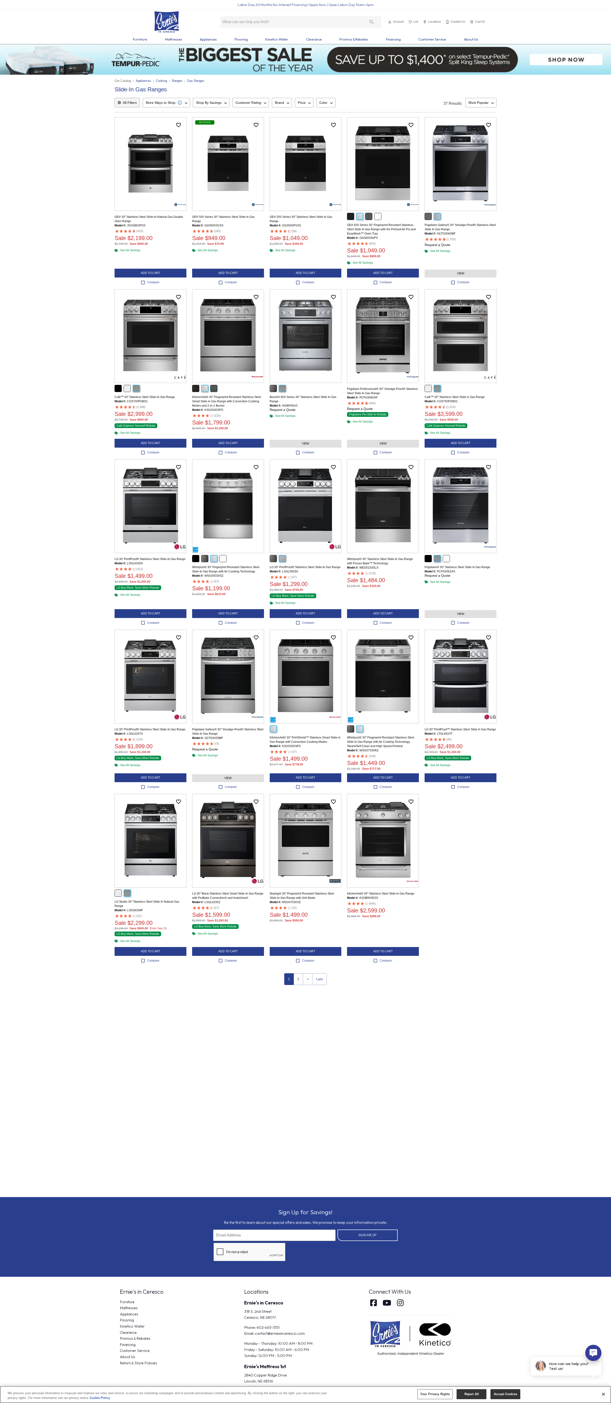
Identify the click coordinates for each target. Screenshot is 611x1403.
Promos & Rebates (353, 39)
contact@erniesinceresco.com (280, 1333)
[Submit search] (371, 22)
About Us (471, 39)
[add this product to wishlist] (178, 125)
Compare (153, 282)
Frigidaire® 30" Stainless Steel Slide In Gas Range (457, 567)
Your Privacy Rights (435, 1394)
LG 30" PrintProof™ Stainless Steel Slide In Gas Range (460, 729)
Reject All (471, 1394)
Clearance (314, 39)
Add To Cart (150, 273)
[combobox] (166, 102)
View (460, 273)
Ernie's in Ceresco (263, 1303)
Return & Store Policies (138, 1363)
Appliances (208, 39)
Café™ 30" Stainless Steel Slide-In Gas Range (145, 397)
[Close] (603, 1394)
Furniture (140, 39)
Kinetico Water (276, 39)
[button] (390, 22)
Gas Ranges (195, 81)
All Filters (130, 103)
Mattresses (173, 39)
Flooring (241, 39)
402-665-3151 (268, 1327)
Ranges (177, 81)
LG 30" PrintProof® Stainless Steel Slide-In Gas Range (150, 559)
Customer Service (432, 39)
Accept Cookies (505, 1394)
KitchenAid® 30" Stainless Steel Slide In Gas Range (380, 893)
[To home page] (166, 21)
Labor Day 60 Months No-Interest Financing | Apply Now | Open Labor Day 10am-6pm (306, 5)
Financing (393, 39)
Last (319, 979)
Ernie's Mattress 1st (265, 1366)
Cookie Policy (100, 1398)
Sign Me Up (367, 1235)
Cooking (161, 81)
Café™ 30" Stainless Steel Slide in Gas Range (455, 397)
